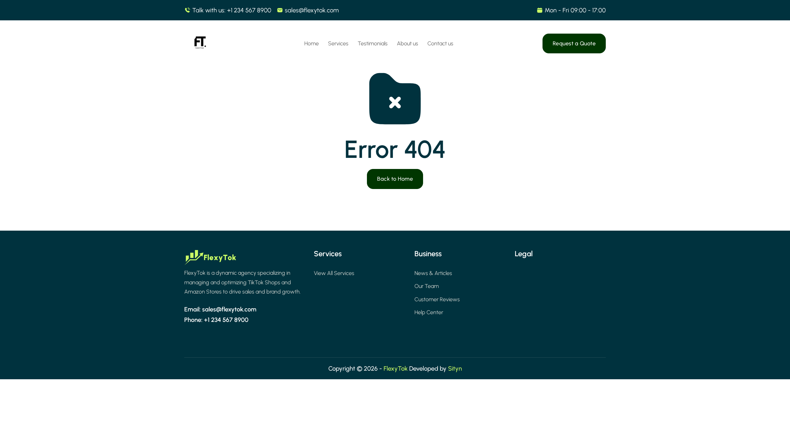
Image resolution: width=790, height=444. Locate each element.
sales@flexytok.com (312, 10)
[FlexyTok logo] (210, 259)
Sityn (455, 368)
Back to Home (395, 178)
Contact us (440, 43)
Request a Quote (574, 43)
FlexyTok (396, 368)
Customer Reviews (437, 299)
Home (311, 43)
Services (338, 43)
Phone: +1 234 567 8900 (216, 319)
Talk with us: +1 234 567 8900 (231, 10)
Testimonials (373, 43)
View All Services (334, 273)
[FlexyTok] (199, 43)
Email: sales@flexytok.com (220, 309)
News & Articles (433, 273)
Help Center (428, 312)
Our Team (426, 286)
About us (407, 43)
